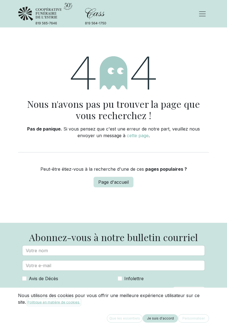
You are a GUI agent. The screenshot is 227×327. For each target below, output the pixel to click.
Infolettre (134, 278)
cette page (138, 135)
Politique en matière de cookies (53, 302)
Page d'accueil (113, 182)
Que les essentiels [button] (124, 318)
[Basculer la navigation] (202, 14)
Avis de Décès (43, 278)
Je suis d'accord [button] (160, 318)
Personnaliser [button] (193, 318)
